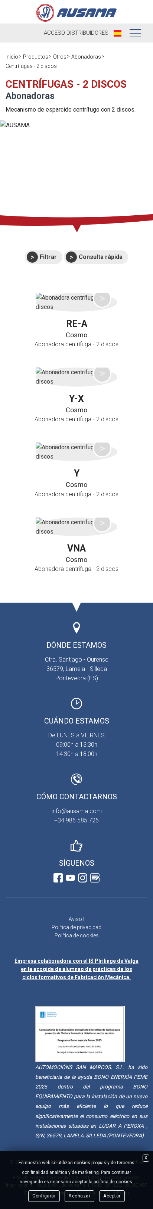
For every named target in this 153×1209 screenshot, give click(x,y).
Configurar (44, 1196)
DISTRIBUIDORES (76, 32)
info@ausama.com (77, 811)
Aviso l (76, 919)
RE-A (76, 323)
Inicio (12, 57)
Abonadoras (86, 57)
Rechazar (79, 1196)
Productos (35, 57)
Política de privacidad (76, 927)
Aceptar (112, 1196)
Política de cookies (77, 935)
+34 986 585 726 (76, 820)
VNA (76, 548)
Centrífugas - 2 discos (31, 66)
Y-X (76, 398)
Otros (59, 57)
